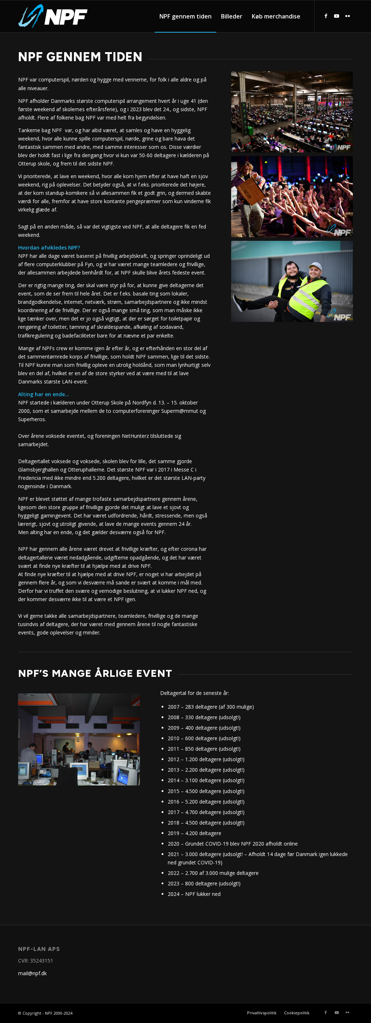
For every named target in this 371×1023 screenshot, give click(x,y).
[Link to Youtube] (336, 16)
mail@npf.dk (32, 973)
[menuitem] (185, 16)
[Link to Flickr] (347, 16)
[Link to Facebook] (325, 16)
